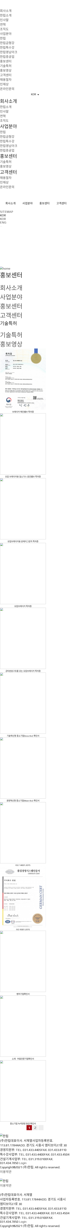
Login (23, 1163)
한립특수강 (7, 47)
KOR (3, 219)
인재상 (4, 84)
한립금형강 (7, 43)
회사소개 (6, 11)
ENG (3, 222)
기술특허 (6, 66)
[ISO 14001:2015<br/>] (23, 833)
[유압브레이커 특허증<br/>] (23, 574)
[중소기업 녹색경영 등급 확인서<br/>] (23, 1091)
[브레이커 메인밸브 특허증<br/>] (23, 379)
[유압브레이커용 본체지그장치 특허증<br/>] (23, 509)
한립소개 (6, 15)
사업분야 (6, 34)
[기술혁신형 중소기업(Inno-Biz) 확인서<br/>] (23, 703)
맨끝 (40, 1127)
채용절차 (6, 79)
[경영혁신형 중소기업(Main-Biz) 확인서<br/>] (23, 768)
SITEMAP (6, 211)
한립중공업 (7, 57)
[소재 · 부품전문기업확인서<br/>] (23, 1026)
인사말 (4, 20)
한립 (3, 38)
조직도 (4, 29)
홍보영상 (6, 70)
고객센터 (6, 75)
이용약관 (6, 1172)
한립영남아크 (8, 52)
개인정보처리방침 (11, 1176)
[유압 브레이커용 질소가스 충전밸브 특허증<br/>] (23, 444)
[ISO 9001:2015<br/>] (23, 897)
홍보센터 (6, 61)
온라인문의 (7, 89)
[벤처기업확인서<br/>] (23, 961)
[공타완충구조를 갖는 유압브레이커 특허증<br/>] (23, 638)
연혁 (3, 24)
